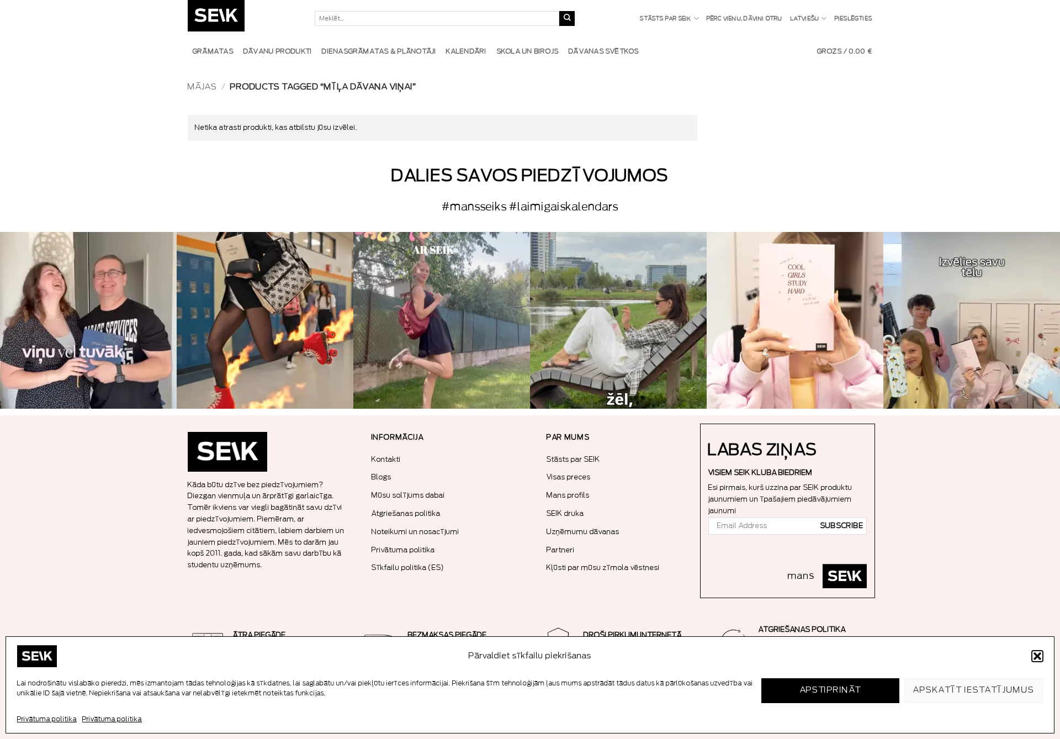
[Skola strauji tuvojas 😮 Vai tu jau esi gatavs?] (265, 320)
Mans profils (568, 495)
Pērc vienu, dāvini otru (745, 19)
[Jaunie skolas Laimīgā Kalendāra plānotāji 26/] (795, 320)
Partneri (561, 549)
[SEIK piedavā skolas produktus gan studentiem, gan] (441, 320)
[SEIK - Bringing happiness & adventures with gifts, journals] (243, 18)
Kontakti (386, 459)
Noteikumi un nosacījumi (415, 531)
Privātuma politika (47, 719)
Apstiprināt (830, 690)
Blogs (381, 477)
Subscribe (841, 525)
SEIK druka (565, 513)
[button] (1037, 656)
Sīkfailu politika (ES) (408, 567)
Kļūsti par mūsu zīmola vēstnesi (603, 567)
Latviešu (805, 19)
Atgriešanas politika (406, 513)
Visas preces (569, 477)
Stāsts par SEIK (665, 19)
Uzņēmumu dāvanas (583, 531)
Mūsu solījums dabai (408, 495)
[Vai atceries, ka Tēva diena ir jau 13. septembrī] (88, 320)
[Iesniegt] (567, 19)
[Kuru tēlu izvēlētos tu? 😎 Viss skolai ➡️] (971, 320)
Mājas (202, 87)
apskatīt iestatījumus (973, 690)
